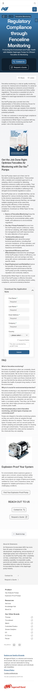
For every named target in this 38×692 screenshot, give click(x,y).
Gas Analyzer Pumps (12, 593)
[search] (34, 3)
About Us (8, 609)
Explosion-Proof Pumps (13, 596)
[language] (3, 3)
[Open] (34, 9)
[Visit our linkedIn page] (14, 645)
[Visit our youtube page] (19, 645)
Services (8, 603)
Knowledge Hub (10, 606)
